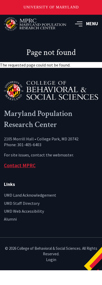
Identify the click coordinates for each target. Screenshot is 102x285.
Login (51, 259)
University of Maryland (51, 7)
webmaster (63, 154)
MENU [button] (92, 24)
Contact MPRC (20, 165)
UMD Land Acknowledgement (30, 195)
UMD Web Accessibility (24, 211)
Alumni (10, 219)
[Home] (51, 90)
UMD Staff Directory (21, 203)
